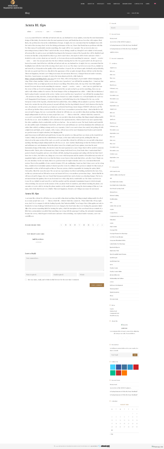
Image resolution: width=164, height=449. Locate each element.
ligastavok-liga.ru (115, 247)
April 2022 (112, 81)
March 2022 (113, 85)
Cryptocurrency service (116, 216)
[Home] (124, 13)
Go (135, 355)
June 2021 (112, 116)
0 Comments (58, 31)
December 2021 (114, 95)
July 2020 (112, 136)
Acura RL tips (135, 13)
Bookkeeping (113, 199)
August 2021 (113, 109)
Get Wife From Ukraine (116, 237)
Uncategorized (114, 288)
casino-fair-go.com (115, 206)
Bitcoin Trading (114, 195)
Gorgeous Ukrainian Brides (117, 240)
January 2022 (113, 92)
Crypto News (113, 212)
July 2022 (112, 71)
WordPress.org (114, 315)
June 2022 (112, 74)
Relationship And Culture (117, 278)
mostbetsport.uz (114, 261)
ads (111, 178)
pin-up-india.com (114, 275)
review (112, 282)
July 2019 (112, 161)
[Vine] (112, 372)
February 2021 (114, 126)
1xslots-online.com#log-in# (117, 175)
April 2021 (112, 119)
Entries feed (113, 311)
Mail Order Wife (114, 250)
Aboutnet (94, 446)
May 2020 (112, 143)
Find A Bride (113, 226)
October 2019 (113, 154)
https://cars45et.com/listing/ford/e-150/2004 (39, 79)
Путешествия (114, 299)
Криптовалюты (114, 292)
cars (48, 31)
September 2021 (114, 105)
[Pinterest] (136, 367)
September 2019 (114, 157)
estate (111, 223)
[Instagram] (124, 338)
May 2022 (112, 78)
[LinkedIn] (130, 367)
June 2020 (112, 140)
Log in (112, 309)
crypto (112, 209)
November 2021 (114, 98)
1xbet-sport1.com (115, 171)
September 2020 (114, 133)
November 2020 (114, 130)
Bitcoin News (113, 192)
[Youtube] (118, 372)
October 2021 (113, 102)
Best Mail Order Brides (116, 181)
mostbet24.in (113, 257)
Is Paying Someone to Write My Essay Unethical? (124, 45)
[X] (129, 338)
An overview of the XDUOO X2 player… (121, 42)
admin (29, 31)
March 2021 (113, 123)
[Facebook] (120, 338)
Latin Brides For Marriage (117, 244)
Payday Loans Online (116, 271)
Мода (111, 295)
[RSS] (124, 372)
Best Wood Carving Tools (117, 188)
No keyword (113, 38)
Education (113, 219)
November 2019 (114, 150)
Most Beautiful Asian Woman (118, 254)
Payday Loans (114, 268)
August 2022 (113, 67)
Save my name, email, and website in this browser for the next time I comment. (53, 280)
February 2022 (114, 88)
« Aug (111, 434)
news (111, 264)
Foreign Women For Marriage (118, 233)
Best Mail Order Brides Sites (118, 185)
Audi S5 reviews (37, 239)
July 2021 (112, 112)
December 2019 (114, 147)
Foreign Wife (113, 230)
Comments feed (114, 313)
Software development (116, 285)
